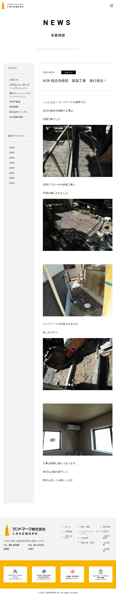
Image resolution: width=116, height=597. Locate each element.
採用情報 (13, 107)
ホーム (68, 527)
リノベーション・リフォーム (90, 532)
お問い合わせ (68, 537)
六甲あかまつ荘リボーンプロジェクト (19, 86)
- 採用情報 (106, 550)
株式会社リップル (18, 112)
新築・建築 (85, 527)
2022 (11, 168)
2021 (11, 173)
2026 (11, 147)
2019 (11, 183)
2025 (11, 152)
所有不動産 (15, 101)
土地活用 (84, 538)
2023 (11, 163)
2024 (11, 157)
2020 (11, 178)
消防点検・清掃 (87, 543)
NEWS (106, 531)
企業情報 (68, 531)
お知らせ (13, 79)
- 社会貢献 (106, 543)
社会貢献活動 (16, 117)
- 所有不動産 (106, 537)
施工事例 (106, 527)
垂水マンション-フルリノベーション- (19, 95)
